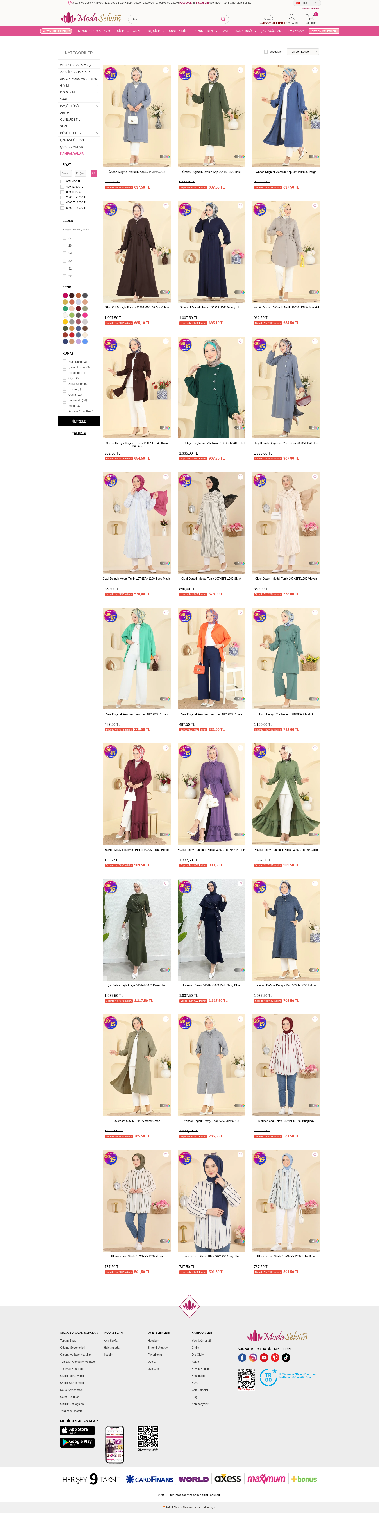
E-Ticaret (176, 1507)
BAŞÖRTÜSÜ (243, 31)
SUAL (64, 126)
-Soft (167, 1507)
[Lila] (79, 342)
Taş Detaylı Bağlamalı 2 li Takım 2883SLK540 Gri (286, 443)
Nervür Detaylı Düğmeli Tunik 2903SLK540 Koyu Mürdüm (137, 444)
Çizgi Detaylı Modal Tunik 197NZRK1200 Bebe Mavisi (137, 578)
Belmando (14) (77, 400)
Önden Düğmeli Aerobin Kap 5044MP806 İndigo (286, 172)
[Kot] (79, 335)
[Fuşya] (85, 315)
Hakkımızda (111, 1347)
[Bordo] (79, 309)
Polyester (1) (76, 372)
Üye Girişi (154, 1368)
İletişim (108, 1354)
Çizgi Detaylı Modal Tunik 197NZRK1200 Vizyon (286, 578)
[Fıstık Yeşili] (72, 315)
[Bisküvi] (72, 309)
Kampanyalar (200, 1404)
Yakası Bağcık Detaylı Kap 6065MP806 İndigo (286, 985)
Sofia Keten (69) (78, 383)
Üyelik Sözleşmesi (72, 1382)
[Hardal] (72, 329)
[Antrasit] (85, 296)
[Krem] (85, 335)
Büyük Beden (200, 1368)
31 (70, 268)
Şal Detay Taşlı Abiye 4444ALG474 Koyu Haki (136, 985)
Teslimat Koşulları (71, 1368)
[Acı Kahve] (72, 296)
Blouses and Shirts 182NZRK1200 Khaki (137, 1256)
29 (70, 253)
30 (70, 261)
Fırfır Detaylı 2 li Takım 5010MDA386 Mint (286, 714)
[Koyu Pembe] (66, 296)
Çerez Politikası (70, 1397)
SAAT (225, 31)
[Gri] (72, 322)
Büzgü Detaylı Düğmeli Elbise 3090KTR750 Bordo (137, 849)
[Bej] (85, 302)
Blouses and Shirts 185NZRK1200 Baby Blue (286, 1256)
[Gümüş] (85, 322)
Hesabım (153, 1340)
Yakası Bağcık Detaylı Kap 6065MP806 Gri (211, 1121)
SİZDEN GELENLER (324, 31)
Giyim (195, 1347)
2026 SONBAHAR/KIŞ (75, 65)
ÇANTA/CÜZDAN (271, 31)
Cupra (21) (75, 394)
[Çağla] (85, 309)
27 (70, 237)
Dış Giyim (198, 1354)
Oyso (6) (73, 378)
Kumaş (68, 353)
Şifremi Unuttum (158, 1347)
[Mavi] (85, 342)
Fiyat (67, 164)
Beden (68, 221)
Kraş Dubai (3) (77, 361)
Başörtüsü (198, 1375)
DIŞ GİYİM (154, 31)
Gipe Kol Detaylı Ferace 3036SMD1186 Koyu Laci (211, 307)
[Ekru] (66, 315)
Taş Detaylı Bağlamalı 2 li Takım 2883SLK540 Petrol (211, 443)
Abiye (195, 1361)
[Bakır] (72, 302)
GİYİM (120, 31)
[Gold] (66, 322)
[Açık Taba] (79, 296)
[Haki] (66, 329)
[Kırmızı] (72, 335)
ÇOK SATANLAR (71, 147)
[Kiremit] (66, 335)
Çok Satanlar (200, 1389)
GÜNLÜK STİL (177, 31)
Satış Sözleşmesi (71, 1389)
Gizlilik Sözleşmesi (72, 1404)
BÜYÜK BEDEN (203, 31)
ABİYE (137, 31)
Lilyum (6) (74, 389)
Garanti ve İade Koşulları (76, 1354)
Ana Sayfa (110, 1340)
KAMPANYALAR (72, 153)
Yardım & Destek (71, 1411)
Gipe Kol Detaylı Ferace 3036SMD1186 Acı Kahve (137, 307)
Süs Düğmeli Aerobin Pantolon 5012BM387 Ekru (137, 714)
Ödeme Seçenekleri (72, 1347)
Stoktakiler (276, 51)
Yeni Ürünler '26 (201, 1340)
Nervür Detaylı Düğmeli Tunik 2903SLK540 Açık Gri (286, 307)
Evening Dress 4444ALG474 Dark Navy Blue (211, 985)
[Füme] (79, 315)
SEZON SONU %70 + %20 (94, 31)
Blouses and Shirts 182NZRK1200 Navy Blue (211, 1256)
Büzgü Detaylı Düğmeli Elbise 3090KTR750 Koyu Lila (211, 849)
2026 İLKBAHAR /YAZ (75, 72)
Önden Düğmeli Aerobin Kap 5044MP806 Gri (137, 172)
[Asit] (66, 302)
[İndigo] (79, 329)
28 (70, 245)
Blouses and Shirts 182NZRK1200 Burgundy (286, 1121)
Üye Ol (152, 1361)
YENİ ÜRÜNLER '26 (58, 31)
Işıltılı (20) (74, 405)
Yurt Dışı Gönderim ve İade (77, 1361)
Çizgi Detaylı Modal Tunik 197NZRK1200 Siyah (211, 578)
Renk (67, 287)
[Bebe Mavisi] (79, 302)
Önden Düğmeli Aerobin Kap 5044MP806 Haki (211, 172)
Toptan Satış (68, 1340)
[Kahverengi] (85, 329)
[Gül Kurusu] (79, 322)
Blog (194, 1397)
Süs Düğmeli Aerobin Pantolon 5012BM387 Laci (211, 714)
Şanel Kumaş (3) (79, 367)
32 (70, 276)
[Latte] (72, 342)
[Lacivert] (66, 342)
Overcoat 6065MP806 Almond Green (137, 1121)
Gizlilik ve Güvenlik (72, 1375)
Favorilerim (155, 1354)
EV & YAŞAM (296, 31)
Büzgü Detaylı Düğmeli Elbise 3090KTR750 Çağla (286, 849)
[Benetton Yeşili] (66, 309)
